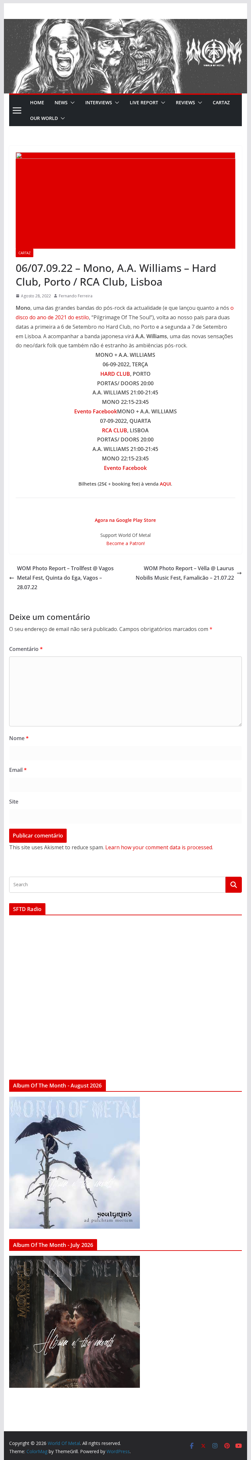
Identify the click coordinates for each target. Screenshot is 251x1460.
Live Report (144, 102)
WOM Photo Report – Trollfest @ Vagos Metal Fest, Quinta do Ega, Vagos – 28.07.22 (65, 578)
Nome (19, 738)
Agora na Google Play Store (125, 520)
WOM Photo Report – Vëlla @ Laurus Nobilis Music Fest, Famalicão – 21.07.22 (185, 573)
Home (37, 102)
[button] (71, 102)
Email (18, 769)
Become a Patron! (125, 543)
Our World (44, 118)
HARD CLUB (115, 373)
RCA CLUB (114, 430)
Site (13, 801)
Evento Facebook (95, 411)
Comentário (26, 649)
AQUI (165, 484)
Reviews (185, 102)
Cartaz (221, 102)
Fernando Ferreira (75, 296)
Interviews (98, 102)
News (61, 102)
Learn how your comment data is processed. (159, 847)
